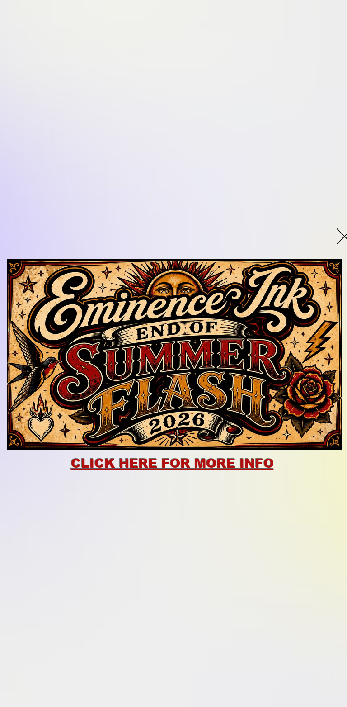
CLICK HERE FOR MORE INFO (172, 463)
